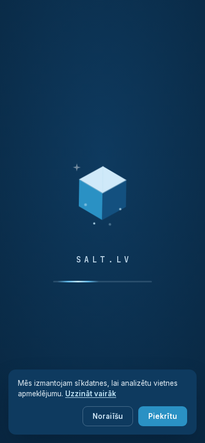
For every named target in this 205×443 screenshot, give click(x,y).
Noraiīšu (108, 416)
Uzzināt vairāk (90, 393)
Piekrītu (162, 416)
